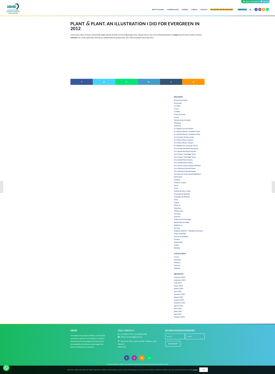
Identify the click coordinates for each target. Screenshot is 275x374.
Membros (177, 208)
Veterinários (178, 242)
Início (176, 200)
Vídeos (176, 245)
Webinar (177, 248)
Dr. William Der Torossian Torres (186, 146)
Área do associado (180, 100)
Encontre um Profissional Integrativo (187, 174)
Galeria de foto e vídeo (182, 191)
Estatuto (177, 180)
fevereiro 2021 (179, 317)
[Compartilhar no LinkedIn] (149, 82)
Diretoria (177, 126)
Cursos (176, 117)
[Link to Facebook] (256, 9)
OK (204, 370)
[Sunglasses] (1, 187)
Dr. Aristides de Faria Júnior (184, 137)
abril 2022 (178, 291)
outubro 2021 (179, 300)
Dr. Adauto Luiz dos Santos (183, 128)
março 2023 (178, 286)
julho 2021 (178, 308)
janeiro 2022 (178, 297)
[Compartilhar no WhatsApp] (126, 82)
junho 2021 (178, 311)
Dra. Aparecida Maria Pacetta (185, 151)
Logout (176, 202)
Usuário (177, 239)
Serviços (177, 228)
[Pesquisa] (250, 9)
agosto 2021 (178, 306)
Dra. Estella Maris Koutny (183, 160)
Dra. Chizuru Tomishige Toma (185, 154)
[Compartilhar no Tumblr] (171, 82)
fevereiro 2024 (179, 277)
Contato (177, 111)
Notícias (177, 216)
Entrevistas (178, 177)
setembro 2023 (179, 280)
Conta (176, 109)
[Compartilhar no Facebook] (81, 82)
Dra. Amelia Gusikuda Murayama (186, 148)
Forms (176, 185)
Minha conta (178, 211)
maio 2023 (178, 283)
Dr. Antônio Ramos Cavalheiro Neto (187, 131)
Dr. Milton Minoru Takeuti (183, 140)
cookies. (195, 370)
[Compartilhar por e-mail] (193, 82)
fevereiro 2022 (179, 294)
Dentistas (177, 123)
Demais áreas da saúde (182, 120)
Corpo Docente (179, 114)
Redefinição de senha (181, 222)
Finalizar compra (180, 182)
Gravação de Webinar (182, 194)
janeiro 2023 (178, 288)
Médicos (177, 205)
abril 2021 (178, 314)
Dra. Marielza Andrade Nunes (185, 168)
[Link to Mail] (263, 9)
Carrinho (177, 106)
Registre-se (178, 225)
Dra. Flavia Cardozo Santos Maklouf (187, 165)
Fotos (176, 188)
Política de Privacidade (182, 219)
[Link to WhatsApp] (267, 9)
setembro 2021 (179, 303)
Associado (178, 103)
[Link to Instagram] (259, 9)
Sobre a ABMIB (180, 233)
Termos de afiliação (181, 236)
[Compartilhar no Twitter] (104, 82)
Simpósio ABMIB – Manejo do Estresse (188, 231)
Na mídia (177, 214)
